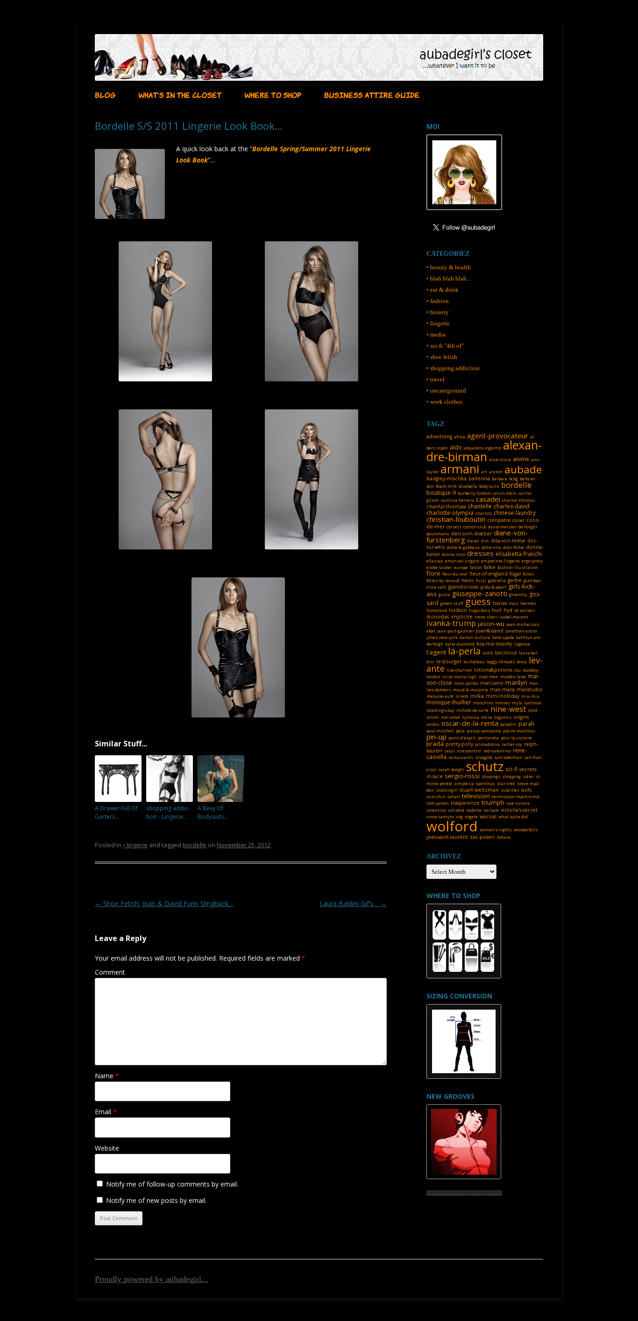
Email (106, 1111)
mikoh (461, 696)
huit (497, 610)
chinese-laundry (515, 513)
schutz (484, 766)
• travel (435, 379)
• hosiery (437, 312)
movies (502, 703)
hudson (458, 610)
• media (436, 334)
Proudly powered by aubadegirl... (151, 1279)
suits (526, 790)
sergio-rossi (462, 776)
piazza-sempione (484, 731)
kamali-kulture (475, 637)
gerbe (515, 580)
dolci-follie (513, 547)
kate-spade (503, 637)
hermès (528, 603)
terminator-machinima (515, 797)
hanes (500, 603)
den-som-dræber (471, 533)
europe (461, 567)
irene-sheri (486, 617)
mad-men (488, 677)
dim (485, 541)
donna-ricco (453, 554)
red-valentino (497, 751)
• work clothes (444, 401)
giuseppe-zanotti (479, 593)
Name (107, 1075)
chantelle (480, 506)
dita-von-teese (508, 540)
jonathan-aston (521, 631)
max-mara (502, 689)
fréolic (467, 580)
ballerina (479, 478)
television (476, 796)
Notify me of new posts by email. (156, 1200)
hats (513, 603)
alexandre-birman (484, 451)
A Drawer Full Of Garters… (116, 812)
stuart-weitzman (479, 790)
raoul (449, 751)
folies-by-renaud (443, 580)
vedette (474, 810)
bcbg (513, 479)
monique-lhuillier (448, 702)
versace (491, 810)
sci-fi (511, 769)
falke (490, 567)
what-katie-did (513, 817)
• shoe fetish (441, 356)
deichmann (437, 534)
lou (517, 670)
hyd (507, 610)
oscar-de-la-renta (469, 723)
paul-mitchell (440, 731)
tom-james (437, 803)
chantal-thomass (446, 506)
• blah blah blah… (449, 278)
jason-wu (491, 623)
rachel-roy (512, 744)
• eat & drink (442, 289)
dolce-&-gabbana (463, 547)
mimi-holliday (502, 696)
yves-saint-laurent (447, 837)
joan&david (489, 630)
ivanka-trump (451, 623)
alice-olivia (500, 460)
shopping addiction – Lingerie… (168, 812)
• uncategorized (446, 390)
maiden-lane (513, 677)
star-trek (506, 783)
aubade (523, 469)
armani (459, 469)
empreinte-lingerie (500, 561)
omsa (486, 717)
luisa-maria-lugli (459, 677)
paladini (508, 724)
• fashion (437, 300)
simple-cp (464, 783)
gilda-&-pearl (493, 587)
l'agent (436, 652)
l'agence (522, 644)
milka (477, 696)
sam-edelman (508, 757)
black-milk (446, 486)
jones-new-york (442, 637)
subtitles (510, 790)
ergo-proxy (532, 561)
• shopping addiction (453, 368)
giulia (444, 594)
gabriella (497, 580)
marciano (491, 683)
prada (435, 743)
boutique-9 (441, 493)
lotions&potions (493, 670)
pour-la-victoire (516, 738)
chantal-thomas (518, 500)
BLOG (105, 94)
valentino (436, 810)
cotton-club (474, 527)
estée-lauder (439, 567)
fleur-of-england (488, 573)
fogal (515, 573)
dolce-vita (491, 547)
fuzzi (481, 580)
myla (517, 703)
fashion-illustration (517, 567)
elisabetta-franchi (519, 554)
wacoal (488, 816)
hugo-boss (479, 610)
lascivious (506, 652)
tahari (453, 797)
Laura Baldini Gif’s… (353, 903)
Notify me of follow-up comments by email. (172, 1184)
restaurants (460, 757)
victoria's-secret (519, 810)
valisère (456, 810)
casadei (488, 499)
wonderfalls (526, 830)
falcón (476, 567)
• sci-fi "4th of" (445, 345)
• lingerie (135, 845)
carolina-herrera (457, 500)
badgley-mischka (446, 478)
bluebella (468, 486)
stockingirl (447, 790)
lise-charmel (459, 670)
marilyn (516, 682)
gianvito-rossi (463, 586)
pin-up (436, 736)
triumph (493, 802)
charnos (483, 513)
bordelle (194, 845)
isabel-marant (513, 617)
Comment (110, 972)
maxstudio (529, 689)
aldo (456, 447)
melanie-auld (440, 696)
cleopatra (498, 520)
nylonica (470, 717)
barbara (499, 479)
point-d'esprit (462, 738)
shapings (491, 776)
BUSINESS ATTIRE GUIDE (371, 94)
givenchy (518, 594)
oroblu (433, 724)
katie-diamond (460, 644)
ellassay (434, 561)
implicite (462, 616)
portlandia (488, 738)
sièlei (528, 776)
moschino (483, 703)
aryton (496, 472)
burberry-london (474, 493)
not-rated (450, 717)
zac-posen (482, 837)
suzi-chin (436, 797)
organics (502, 717)
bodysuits (489, 486)
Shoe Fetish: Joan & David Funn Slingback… (164, 903)
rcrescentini (469, 751)
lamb (487, 653)
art (484, 472)
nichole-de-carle (472, 710)
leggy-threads (501, 662)
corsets (454, 527)
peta (460, 731)
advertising (439, 436)
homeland (436, 610)
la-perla (464, 651)
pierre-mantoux (519, 731)
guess (478, 601)
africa (459, 437)
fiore (433, 573)
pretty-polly (459, 744)
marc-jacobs (466, 683)
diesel (473, 541)
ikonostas (437, 616)
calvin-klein (505, 493)
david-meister (502, 527)
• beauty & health (448, 267)
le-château (474, 662)
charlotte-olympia (450, 513)
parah (526, 724)
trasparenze (465, 803)
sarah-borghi (451, 769)
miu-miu (530, 696)
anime (521, 459)
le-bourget (448, 661)
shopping (511, 776)
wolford (452, 826)
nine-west (508, 708)
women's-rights (496, 830)
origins (521, 717)
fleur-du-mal (455, 574)
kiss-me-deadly (494, 643)
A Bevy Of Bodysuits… (213, 812)
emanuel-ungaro (462, 561)
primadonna (487, 744)
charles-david (512, 506)
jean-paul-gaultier (455, 631)
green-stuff (451, 603)
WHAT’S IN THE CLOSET (179, 94)
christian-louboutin (455, 519)
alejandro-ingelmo (482, 448)
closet (518, 520)
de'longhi (527, 527)
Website (107, 1148)
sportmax (485, 783)
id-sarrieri (524, 610)
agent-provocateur (497, 435)
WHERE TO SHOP (272, 94)
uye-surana (518, 803)
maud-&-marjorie (470, 690)
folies (528, 574)
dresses (480, 553)
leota (522, 662)
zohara (503, 837)
